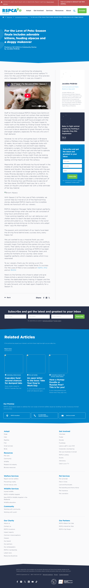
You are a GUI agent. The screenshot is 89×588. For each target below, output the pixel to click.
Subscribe (72, 176)
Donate (82, 11)
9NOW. (13, 270)
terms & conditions (48, 320)
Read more (8, 349)
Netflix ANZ (42, 268)
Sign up (64, 137)
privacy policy (75, 182)
